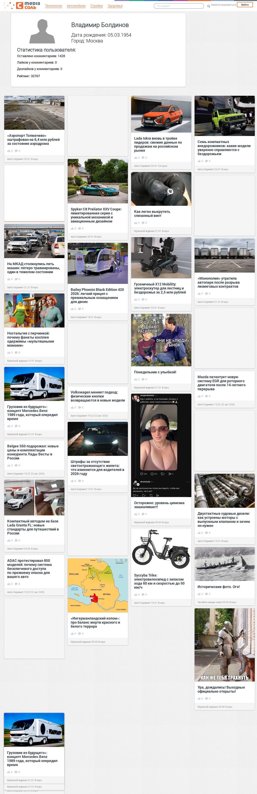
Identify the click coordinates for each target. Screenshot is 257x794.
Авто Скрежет (15, 159)
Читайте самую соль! (210, 602)
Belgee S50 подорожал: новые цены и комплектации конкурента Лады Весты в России (33, 452)
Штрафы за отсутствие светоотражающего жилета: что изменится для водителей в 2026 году (97, 467)
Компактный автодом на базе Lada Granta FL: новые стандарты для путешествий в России (33, 527)
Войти (245, 4)
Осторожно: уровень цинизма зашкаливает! (159, 505)
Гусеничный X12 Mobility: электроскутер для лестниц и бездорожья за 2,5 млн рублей (160, 288)
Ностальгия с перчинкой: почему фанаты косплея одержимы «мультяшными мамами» (30, 339)
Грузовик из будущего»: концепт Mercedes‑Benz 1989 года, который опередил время (32, 413)
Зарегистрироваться (223, 4)
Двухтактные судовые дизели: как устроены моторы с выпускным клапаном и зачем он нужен (224, 519)
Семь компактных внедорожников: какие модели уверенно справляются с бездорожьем (224, 148)
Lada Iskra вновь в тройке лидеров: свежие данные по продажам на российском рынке (158, 144)
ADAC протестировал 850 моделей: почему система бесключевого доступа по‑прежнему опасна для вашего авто (29, 568)
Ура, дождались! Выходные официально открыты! (221, 689)
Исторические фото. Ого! (219, 587)
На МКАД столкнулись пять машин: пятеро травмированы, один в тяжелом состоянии (33, 268)
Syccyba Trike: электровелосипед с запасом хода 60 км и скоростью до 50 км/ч (159, 581)
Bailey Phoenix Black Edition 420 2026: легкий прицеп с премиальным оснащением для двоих (97, 295)
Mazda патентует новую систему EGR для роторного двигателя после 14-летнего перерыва (222, 383)
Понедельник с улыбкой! (155, 372)
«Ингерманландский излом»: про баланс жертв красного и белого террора (95, 622)
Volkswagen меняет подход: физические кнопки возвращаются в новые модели (98, 396)
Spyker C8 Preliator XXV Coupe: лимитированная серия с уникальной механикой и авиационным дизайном (96, 215)
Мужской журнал (144, 231)
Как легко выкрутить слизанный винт (152, 213)
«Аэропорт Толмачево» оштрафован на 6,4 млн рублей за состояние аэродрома (33, 139)
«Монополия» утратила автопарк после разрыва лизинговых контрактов (219, 282)
